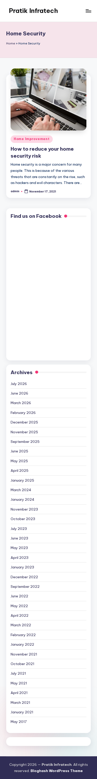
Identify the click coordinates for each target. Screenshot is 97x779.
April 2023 (19, 557)
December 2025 (24, 422)
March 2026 (21, 402)
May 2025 (19, 461)
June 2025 (19, 451)
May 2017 (19, 721)
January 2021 (22, 712)
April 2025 (19, 470)
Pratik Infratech (33, 10)
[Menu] (88, 10)
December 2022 (24, 577)
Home (10, 43)
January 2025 (22, 480)
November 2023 (24, 509)
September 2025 (25, 441)
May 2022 (19, 606)
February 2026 (23, 412)
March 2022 (21, 625)
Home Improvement (32, 139)
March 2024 (21, 490)
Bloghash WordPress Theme (57, 770)
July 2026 (19, 383)
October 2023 (23, 518)
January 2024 (22, 499)
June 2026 (19, 393)
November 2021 (24, 654)
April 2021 (19, 692)
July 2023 (19, 528)
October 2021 (22, 663)
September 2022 (25, 586)
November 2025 (24, 432)
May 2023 (19, 547)
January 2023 (22, 567)
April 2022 (19, 615)
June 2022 (19, 596)
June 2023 (19, 538)
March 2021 (20, 702)
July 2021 (18, 673)
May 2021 (19, 683)
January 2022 (22, 644)
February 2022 (23, 635)
